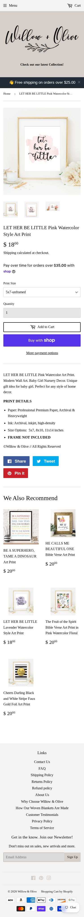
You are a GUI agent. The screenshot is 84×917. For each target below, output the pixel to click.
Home (7, 93)
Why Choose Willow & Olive (42, 801)
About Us (42, 795)
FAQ (42, 768)
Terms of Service (42, 828)
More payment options (42, 353)
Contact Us (42, 762)
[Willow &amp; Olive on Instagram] (49, 878)
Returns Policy (42, 782)
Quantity (8, 304)
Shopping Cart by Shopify (57, 891)
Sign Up (72, 857)
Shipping (9, 253)
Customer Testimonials (42, 815)
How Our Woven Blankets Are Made (42, 808)
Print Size (9, 283)
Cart (77, 5)
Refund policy (42, 788)
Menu (13, 5)
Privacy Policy (42, 821)
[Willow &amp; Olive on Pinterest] (41, 878)
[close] (79, 82)
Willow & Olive (27, 891)
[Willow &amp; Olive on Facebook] (33, 878)
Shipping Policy (42, 775)
